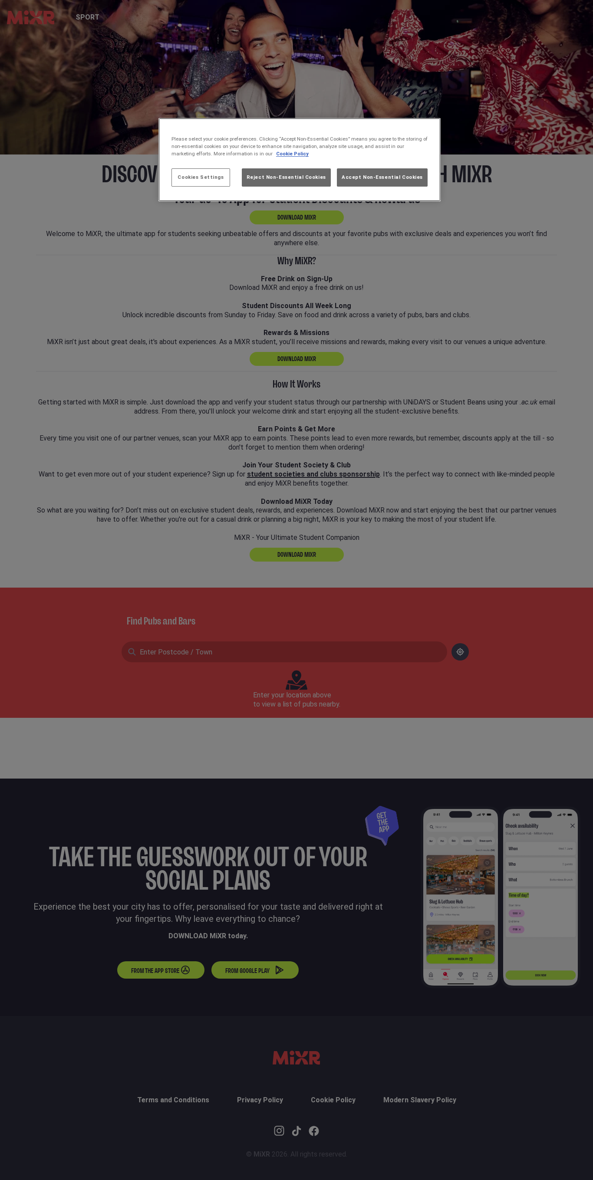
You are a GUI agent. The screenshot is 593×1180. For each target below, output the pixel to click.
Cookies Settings (201, 177)
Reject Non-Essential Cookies (286, 177)
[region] (299, 159)
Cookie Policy (292, 154)
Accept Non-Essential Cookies (382, 177)
